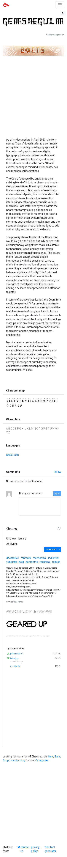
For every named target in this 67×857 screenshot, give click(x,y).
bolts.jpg (14, 658)
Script (6, 760)
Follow (57, 471)
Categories (41, 760)
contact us (24, 849)
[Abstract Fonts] (6, 4)
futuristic (11, 561)
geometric (32, 561)
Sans (57, 756)
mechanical (39, 557)
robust (56, 561)
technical (45, 561)
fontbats (26, 557)
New (50, 756)
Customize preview (55, 35)
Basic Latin (12, 454)
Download (51, 549)
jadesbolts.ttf (16, 653)
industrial (53, 557)
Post (57, 493)
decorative (12, 557)
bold (21, 561)
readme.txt (15, 666)
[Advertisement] (33, 93)
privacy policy (35, 849)
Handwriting (18, 760)
